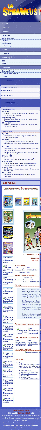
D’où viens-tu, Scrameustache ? (30, 379)
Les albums (6, 35)
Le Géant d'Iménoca (11, 126)
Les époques (6, 43)
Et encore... (7, 67)
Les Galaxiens (25, 375)
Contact (14, 410)
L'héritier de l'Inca (26, 370)
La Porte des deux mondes (13, 115)
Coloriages (5, 53)
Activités (6, 49)
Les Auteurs (7, 57)
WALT (4, 63)
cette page (31, 159)
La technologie (7, 46)
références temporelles (24, 148)
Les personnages (8, 38)
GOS (3, 61)
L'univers (6, 27)
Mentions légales (23, 410)
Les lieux (5, 40)
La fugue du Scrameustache (29, 374)
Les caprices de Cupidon (12, 121)
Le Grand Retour (26, 377)
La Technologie (8, 148)
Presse (4, 76)
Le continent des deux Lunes (29, 372)
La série (5, 31)
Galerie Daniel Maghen (10, 73)
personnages (13, 152)
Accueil (5, 23)
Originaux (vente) (8, 71)
